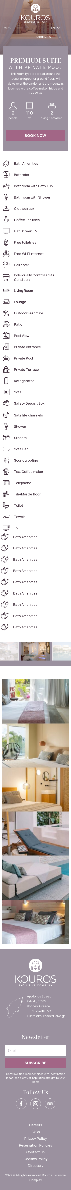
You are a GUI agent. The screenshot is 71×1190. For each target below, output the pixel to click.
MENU (7, 28)
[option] (35, 651)
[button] (43, 37)
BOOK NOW (35, 135)
